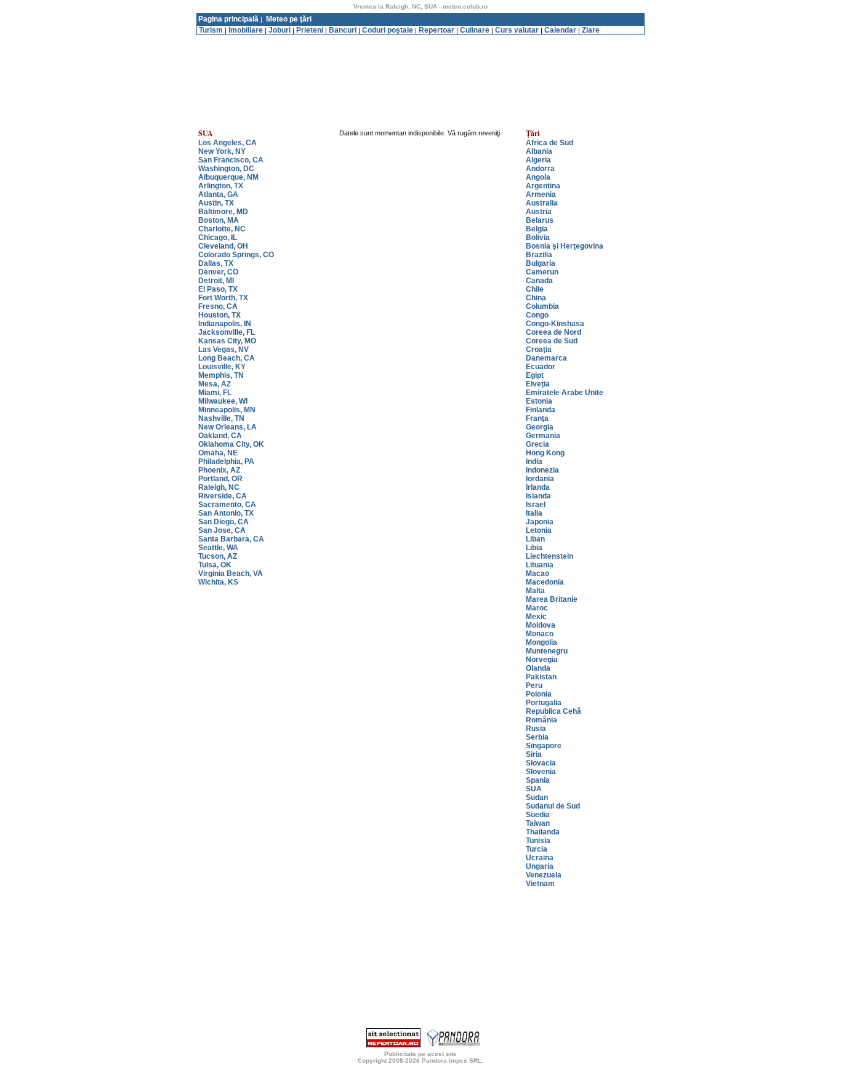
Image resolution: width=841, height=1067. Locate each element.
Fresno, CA (218, 306)
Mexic (536, 616)
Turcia (536, 849)
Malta (535, 590)
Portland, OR (220, 478)
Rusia (536, 728)
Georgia (539, 427)
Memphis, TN (221, 375)
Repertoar (436, 30)
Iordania (540, 478)
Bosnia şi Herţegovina (564, 246)
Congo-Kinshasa (555, 323)
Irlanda (538, 487)
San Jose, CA (222, 530)
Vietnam (540, 883)
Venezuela (543, 875)
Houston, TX (219, 315)
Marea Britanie (551, 599)
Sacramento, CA (227, 504)
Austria (539, 211)
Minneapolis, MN (227, 410)
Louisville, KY (222, 366)
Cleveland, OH (223, 246)
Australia (542, 203)
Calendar (560, 30)
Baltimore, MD (223, 211)
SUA (534, 789)
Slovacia (541, 763)
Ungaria (539, 866)
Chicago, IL (217, 237)
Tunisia (538, 840)
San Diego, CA (223, 522)
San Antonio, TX (226, 513)
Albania (539, 151)
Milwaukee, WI (222, 401)
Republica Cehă (553, 711)
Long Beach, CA (226, 358)
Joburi (279, 30)
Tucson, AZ (217, 556)
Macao (537, 573)
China (536, 298)
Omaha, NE (218, 453)
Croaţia (539, 349)
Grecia (537, 444)
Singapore (543, 745)
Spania (538, 780)
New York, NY (222, 151)
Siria (534, 754)
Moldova (540, 625)
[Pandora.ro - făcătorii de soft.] (454, 1045)
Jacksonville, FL (226, 332)
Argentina (543, 186)
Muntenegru (547, 651)
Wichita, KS (218, 582)
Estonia (539, 401)
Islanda (538, 496)
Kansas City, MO (227, 341)
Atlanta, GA (218, 194)
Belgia (537, 229)
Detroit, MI (216, 280)
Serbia (537, 737)
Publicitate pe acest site (420, 1053)
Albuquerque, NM (228, 177)
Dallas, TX (215, 263)
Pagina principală (228, 19)
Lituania (539, 565)
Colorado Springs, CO (236, 254)
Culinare (474, 30)
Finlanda (540, 410)
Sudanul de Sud (553, 806)
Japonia (539, 522)
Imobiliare (245, 30)
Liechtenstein (549, 556)
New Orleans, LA (227, 427)
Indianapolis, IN (224, 323)
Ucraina (539, 857)
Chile (535, 289)
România (541, 720)
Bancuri (342, 30)
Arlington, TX (220, 186)
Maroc (537, 608)
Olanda (538, 668)
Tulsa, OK (214, 565)
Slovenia (541, 771)
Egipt (535, 375)
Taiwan (538, 823)
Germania (543, 435)
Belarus (539, 220)
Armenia (541, 194)
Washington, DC (226, 168)
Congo (537, 315)
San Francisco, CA (231, 160)
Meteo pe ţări (289, 19)
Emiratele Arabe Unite (564, 392)
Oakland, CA (220, 435)
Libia (534, 547)
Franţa (537, 418)
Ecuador (540, 366)
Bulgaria (540, 263)
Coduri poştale (387, 30)
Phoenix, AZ (219, 470)
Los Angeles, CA (227, 142)
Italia (534, 513)
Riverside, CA (222, 496)
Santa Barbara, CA (231, 539)
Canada (539, 280)
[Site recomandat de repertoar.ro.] (393, 1045)
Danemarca (546, 358)
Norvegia (542, 659)
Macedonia (545, 582)
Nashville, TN (221, 418)
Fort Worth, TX (223, 298)
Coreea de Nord (553, 332)
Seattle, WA (218, 547)
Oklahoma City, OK (231, 444)
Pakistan (541, 677)
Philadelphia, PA (226, 461)
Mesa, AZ (214, 384)
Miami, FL (214, 392)
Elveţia (538, 384)
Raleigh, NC (218, 487)
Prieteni (309, 30)
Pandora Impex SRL (451, 1060)
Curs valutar (517, 30)
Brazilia (539, 254)
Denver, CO (218, 272)
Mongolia (541, 642)
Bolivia (538, 237)
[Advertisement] (420, 39)
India (534, 461)
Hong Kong (545, 453)
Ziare (591, 30)
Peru (534, 685)
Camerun (542, 272)
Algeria (538, 160)
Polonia (539, 694)
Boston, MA (218, 220)
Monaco (539, 633)
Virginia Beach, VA (230, 573)
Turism (211, 30)
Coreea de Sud (551, 341)
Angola (538, 177)
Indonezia (542, 470)
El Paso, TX (218, 289)
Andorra (540, 168)
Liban (535, 539)
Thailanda (543, 832)
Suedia (538, 814)
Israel (535, 504)
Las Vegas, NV (223, 349)
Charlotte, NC (222, 229)
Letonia (539, 530)
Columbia (542, 306)
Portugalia (543, 702)
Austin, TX (216, 203)
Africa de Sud (549, 142)
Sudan (537, 797)
